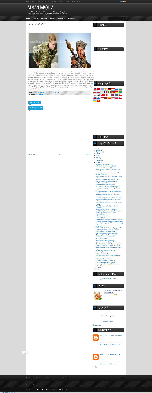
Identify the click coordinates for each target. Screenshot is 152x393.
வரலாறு (73, 1)
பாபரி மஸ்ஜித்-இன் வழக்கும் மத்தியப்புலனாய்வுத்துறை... (109, 219)
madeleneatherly (105, 335)
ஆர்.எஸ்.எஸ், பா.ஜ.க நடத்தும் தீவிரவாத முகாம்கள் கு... (109, 197)
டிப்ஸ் (78, 1)
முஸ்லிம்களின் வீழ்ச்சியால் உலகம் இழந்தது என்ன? (108, 228)
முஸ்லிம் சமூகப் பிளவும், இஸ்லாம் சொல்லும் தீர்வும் (108, 173)
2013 (96, 148)
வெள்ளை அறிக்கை (101, 217)
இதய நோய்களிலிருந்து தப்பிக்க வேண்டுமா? (107, 233)
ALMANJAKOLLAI (40, 8)
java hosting (106, 321)
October (98, 150)
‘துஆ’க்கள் (71, 18)
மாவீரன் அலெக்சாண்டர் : (102, 265)
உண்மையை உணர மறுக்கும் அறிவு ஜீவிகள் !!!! (107, 209)
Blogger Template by (57, 389)
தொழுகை (44, 18)
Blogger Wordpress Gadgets (8, 392)
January (98, 162)
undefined (111, 321)
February (98, 160)
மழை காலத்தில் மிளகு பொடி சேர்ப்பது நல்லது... (107, 264)
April (97, 157)
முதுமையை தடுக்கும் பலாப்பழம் (104, 258)
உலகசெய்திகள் (46, 1)
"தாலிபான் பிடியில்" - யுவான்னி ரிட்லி (104, 168)
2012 (96, 267)
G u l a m (102, 364)
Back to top (120, 378)
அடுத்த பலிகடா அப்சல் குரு (103, 216)
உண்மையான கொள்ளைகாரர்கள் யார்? (105, 184)
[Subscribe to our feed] (125, 2)
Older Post (87, 154)
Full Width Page (36, 378)
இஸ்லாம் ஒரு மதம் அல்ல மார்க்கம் (104, 164)
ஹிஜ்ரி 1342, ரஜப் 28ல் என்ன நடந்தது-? (106, 166)
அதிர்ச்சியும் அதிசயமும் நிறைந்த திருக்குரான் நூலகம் (109, 221)
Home (28, 1)
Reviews (69, 378)
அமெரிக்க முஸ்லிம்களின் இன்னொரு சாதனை (107, 229)
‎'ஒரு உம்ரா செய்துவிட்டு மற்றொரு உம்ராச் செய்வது (108, 242)
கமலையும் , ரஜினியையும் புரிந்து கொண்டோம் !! (107, 179)
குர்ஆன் (35, 18)
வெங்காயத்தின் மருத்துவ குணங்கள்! (105, 236)
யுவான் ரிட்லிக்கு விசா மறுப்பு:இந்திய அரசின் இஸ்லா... (109, 211)
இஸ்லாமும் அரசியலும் (101, 174)
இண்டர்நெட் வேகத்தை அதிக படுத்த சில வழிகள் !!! (108, 243)
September (99, 152)
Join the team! (108, 290)
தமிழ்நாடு (67, 1)
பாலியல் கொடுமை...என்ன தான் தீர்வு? (105, 231)
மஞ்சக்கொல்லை (36, 1)
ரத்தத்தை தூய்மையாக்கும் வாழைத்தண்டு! (106, 235)
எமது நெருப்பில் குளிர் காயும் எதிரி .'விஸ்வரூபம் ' (108, 186)
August (98, 153)
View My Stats (30, 384)
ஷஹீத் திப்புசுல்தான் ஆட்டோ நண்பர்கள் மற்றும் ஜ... (108, 245)
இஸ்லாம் (60, 1)
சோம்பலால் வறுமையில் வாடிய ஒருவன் (105, 262)
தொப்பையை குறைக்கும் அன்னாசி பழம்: (106, 260)
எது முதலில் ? (99, 226)
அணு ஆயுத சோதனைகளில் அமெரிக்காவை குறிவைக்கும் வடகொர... (107, 182)
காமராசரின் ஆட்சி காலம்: (102, 238)
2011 (96, 269)
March (98, 159)
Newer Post (31, 154)
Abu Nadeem (103, 344)
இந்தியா (54, 1)
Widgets (25, 353)
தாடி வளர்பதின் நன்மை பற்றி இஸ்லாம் (105, 240)
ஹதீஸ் (28, 18)
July (97, 155)
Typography (46, 378)
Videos (63, 378)
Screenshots (55, 378)
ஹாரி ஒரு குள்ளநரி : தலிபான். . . (104, 253)
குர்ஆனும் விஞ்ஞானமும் (57, 18)
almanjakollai (104, 354)
